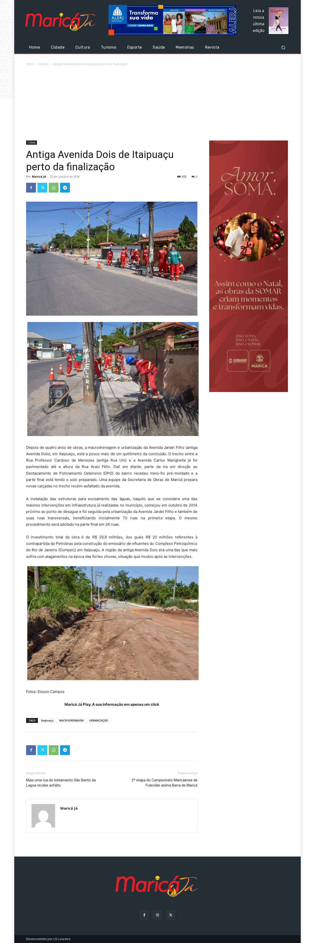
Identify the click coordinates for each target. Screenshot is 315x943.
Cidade (43, 64)
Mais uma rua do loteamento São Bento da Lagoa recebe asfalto (61, 783)
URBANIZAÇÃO (98, 720)
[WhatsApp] (54, 188)
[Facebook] (31, 188)
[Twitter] (42, 188)
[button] (283, 47)
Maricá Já (39, 176)
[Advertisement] (157, 103)
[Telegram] (65, 188)
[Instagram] (157, 915)
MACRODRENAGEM (71, 720)
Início (29, 64)
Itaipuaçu (47, 720)
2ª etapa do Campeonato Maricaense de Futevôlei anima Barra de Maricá (164, 783)
